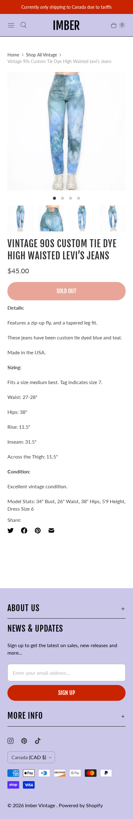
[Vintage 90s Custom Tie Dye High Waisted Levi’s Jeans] (66, 131)
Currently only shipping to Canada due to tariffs (66, 7)
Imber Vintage (40, 805)
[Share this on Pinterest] (38, 530)
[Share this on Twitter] (12, 530)
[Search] (23, 25)
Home (13, 54)
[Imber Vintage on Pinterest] (28, 741)
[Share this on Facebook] (24, 530)
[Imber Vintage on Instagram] (14, 741)
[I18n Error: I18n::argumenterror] (20, 218)
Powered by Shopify (81, 805)
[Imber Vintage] (66, 25)
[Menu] (11, 25)
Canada (28, 757)
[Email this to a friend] (51, 530)
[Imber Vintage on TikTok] (41, 741)
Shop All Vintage (41, 54)
